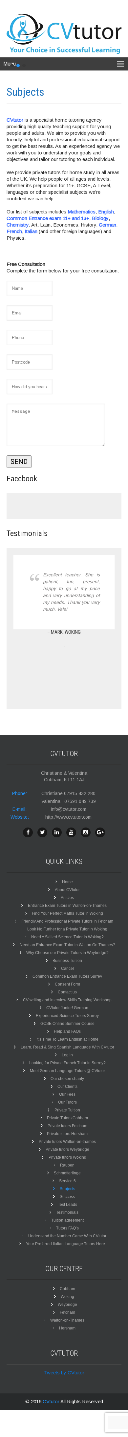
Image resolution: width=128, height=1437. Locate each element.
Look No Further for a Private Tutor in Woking (67, 929)
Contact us (67, 992)
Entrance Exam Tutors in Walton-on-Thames (67, 905)
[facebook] (28, 832)
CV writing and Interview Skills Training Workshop (67, 1000)
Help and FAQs (67, 1031)
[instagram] (86, 832)
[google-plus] (100, 832)
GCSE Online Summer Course (67, 1023)
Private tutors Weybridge (67, 1149)
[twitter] (42, 832)
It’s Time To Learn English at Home (67, 1039)
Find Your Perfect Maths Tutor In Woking (67, 913)
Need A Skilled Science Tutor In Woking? (67, 937)
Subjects (67, 1189)
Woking (67, 1296)
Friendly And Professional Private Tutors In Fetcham (67, 921)
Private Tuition (67, 1110)
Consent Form (67, 984)
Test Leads (67, 1204)
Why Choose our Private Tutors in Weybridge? (67, 952)
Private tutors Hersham (67, 1133)
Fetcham (67, 1312)
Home (67, 882)
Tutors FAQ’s (67, 1228)
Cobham (67, 1289)
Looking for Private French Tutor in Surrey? (67, 1063)
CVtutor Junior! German (67, 1008)
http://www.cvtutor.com (68, 817)
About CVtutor (67, 890)
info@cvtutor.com (68, 809)
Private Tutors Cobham (67, 1118)
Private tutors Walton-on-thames (67, 1141)
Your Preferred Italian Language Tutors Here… (67, 1244)
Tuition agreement (67, 1220)
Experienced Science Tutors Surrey (67, 1015)
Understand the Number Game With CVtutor (67, 1236)
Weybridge (67, 1304)
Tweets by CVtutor (64, 1372)
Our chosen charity (67, 1078)
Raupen (67, 1165)
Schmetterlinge (67, 1173)
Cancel (67, 968)
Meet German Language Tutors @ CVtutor (67, 1070)
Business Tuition (67, 960)
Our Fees (67, 1094)
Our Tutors (67, 1102)
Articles (67, 897)
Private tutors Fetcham (67, 1126)
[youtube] (71, 832)
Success (67, 1196)
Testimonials (67, 1212)
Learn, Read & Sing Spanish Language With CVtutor (67, 1047)
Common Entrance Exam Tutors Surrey (67, 976)
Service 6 (67, 1181)
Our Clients (67, 1086)
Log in (67, 1055)
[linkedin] (57, 832)
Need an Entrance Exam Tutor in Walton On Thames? (67, 945)
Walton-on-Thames (67, 1320)
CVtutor (51, 1401)
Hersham (67, 1328)
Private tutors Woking (67, 1157)
